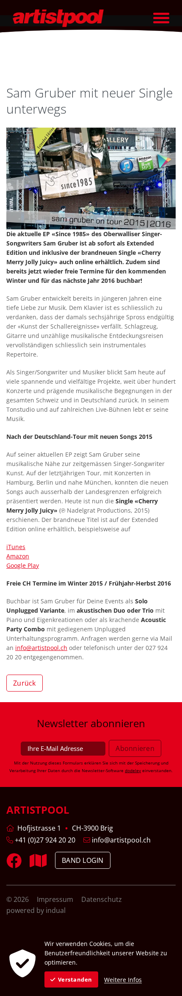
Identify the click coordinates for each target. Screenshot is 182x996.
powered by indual (36, 910)
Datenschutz (101, 899)
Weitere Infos (123, 980)
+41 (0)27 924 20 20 (44, 840)
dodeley (133, 770)
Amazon (17, 556)
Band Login (83, 860)
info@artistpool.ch (41, 648)
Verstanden (75, 979)
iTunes (15, 547)
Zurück (24, 683)
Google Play (22, 565)
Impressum (56, 899)
